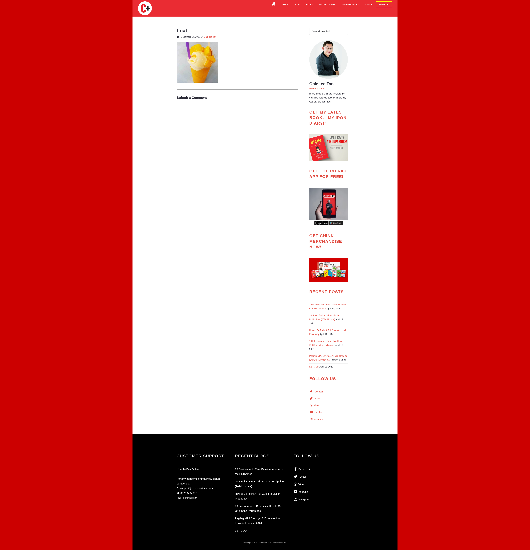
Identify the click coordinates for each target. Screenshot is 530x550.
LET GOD (314, 367)
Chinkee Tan (145, 8)
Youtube (317, 412)
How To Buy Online (188, 469)
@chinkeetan (190, 497)
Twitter (316, 398)
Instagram (318, 419)
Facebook (318, 392)
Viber (316, 405)
